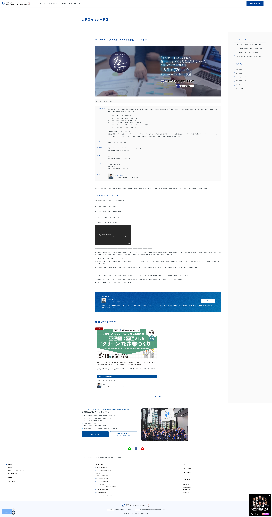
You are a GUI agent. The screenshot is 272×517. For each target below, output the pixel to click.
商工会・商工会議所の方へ (102, 489)
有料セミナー (240, 73)
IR (79, 3)
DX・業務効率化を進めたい (102, 478)
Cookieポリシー (186, 492)
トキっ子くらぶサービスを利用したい (104, 495)
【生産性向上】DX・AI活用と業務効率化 (247, 52)
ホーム (83, 457)
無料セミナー (240, 69)
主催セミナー (90, 457)
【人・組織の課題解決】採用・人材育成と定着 (249, 48)
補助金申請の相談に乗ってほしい (103, 484)
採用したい (98, 473)
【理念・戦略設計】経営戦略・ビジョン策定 (248, 56)
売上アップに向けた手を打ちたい (103, 470)
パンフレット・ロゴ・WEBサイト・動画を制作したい (108, 486)
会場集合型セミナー (241, 81)
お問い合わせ (256, 3)
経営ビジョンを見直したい (102, 481)
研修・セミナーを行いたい (102, 467)
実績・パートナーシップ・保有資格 (16, 470)
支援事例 (64, 3)
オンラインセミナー (241, 77)
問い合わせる (95, 434)
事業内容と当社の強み (13, 473)
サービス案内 (52, 3)
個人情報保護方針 (187, 487)
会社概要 (10, 467)
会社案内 (42, 3)
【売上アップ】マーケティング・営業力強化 (248, 44)
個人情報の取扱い (187, 489)
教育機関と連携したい (101, 492)
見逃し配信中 (240, 88)
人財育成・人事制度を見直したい (103, 476)
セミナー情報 (72, 3)
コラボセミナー (240, 85)
